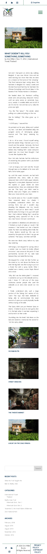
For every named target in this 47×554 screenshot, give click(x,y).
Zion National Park (11, 512)
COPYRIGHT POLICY (38, 551)
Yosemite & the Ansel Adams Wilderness (18, 509)
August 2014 (9, 529)
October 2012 (9, 535)
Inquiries (36, 2)
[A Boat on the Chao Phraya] (23, 440)
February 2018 (10, 522)
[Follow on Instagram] (17, 3)
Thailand (13, 61)
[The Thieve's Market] (23, 410)
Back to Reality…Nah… (11, 484)
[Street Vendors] (23, 379)
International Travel (11, 495)
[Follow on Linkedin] (12, 3)
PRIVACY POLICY (37, 546)
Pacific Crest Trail (10, 500)
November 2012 (10, 532)
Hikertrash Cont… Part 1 (14, 502)
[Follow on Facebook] (6, 3)
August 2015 (9, 526)
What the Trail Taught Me (13, 481)
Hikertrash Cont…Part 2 (14, 505)
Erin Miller (11, 59)
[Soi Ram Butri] (23, 348)
